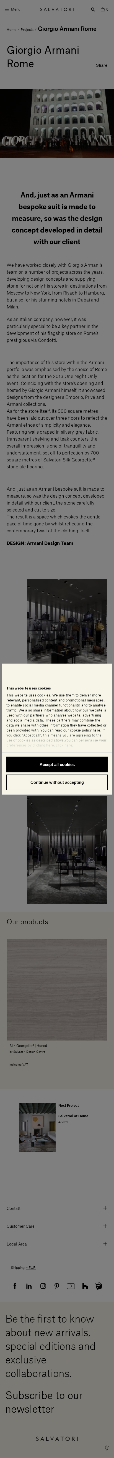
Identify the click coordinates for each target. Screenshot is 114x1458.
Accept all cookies (57, 764)
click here (64, 745)
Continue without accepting (57, 782)
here (96, 730)
